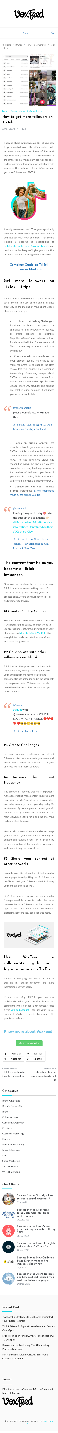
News (5, 1155)
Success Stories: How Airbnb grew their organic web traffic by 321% (36, 1229)
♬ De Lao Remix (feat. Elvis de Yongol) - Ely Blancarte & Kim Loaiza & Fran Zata (31, 543)
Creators (7, 1128)
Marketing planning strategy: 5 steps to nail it (43, 1076)
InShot (32, 632)
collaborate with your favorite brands (26, 245)
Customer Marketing (13, 1133)
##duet (17, 709)
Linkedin (38, 1059)
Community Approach (13, 1122)
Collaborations (18, 111)
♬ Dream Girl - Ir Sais (26, 731)
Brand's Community (12, 1106)
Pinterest (16, 1059)
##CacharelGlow (23, 531)
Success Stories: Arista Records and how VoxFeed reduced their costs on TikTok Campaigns (35, 1277)
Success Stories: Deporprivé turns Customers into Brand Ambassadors (33, 1213)
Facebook (16, 1054)
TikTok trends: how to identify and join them (13, 1074)
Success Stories (10, 1166)
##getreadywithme (41, 527)
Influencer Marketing (13, 1144)
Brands (5, 111)
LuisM (23, 129)
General (6, 1139)
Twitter (38, 1054)
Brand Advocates (11, 1100)
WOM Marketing (11, 1171)
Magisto (23, 632)
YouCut (41, 632)
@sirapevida (20, 508)
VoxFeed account (20, 1009)
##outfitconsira (42, 522)
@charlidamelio (22, 407)
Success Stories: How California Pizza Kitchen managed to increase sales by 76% (35, 1260)
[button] (29, 1043)
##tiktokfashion (22, 522)
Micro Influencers (11, 1150)
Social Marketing (35, 111)
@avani (17, 704)
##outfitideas (21, 527)
